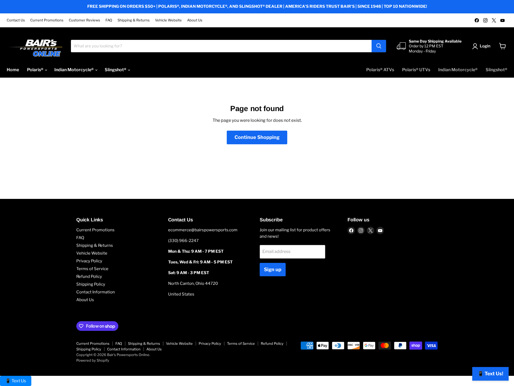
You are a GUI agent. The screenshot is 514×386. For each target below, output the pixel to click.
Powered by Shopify (92, 360)
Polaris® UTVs (416, 69)
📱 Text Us (15, 380)
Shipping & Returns (134, 20)
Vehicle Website (168, 20)
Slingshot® (116, 69)
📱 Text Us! (490, 373)
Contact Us (16, 20)
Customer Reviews (84, 20)
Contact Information (95, 292)
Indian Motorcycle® (74, 69)
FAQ (108, 20)
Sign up (272, 269)
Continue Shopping (257, 137)
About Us (194, 20)
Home (13, 69)
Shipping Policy (90, 284)
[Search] (379, 46)
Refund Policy (89, 276)
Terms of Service (92, 268)
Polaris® (35, 69)
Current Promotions (46, 20)
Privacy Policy (89, 261)
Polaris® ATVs (380, 69)
